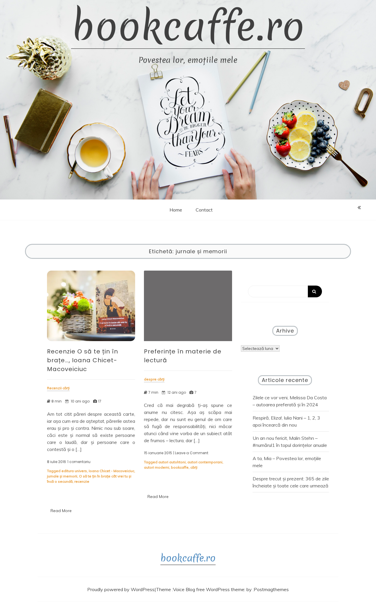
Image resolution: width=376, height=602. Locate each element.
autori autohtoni (172, 462)
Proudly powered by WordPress (121, 589)
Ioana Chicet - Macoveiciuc (111, 471)
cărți (193, 467)
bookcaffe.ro (188, 26)
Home (175, 210)
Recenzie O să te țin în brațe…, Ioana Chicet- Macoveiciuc (82, 360)
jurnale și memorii (62, 476)
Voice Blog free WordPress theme (208, 589)
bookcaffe (180, 467)
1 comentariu (78, 462)
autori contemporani (204, 462)
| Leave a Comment (190, 453)
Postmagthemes (271, 589)
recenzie (81, 481)
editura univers (74, 471)
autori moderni (156, 467)
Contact (204, 210)
